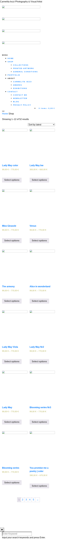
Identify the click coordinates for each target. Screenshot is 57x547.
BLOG (16, 101)
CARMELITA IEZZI (22, 82)
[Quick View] (7, 174)
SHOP (10, 62)
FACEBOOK (8, 513)
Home (5, 113)
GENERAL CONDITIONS (25, 72)
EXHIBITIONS (20, 88)
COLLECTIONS (20, 65)
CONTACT (13, 92)
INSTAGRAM (8, 510)
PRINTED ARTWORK (23, 68)
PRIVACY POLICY (22, 105)
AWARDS (17, 85)
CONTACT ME (20, 95)
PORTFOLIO (14, 75)
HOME (11, 58)
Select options (11, 180)
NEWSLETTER (20, 98)
